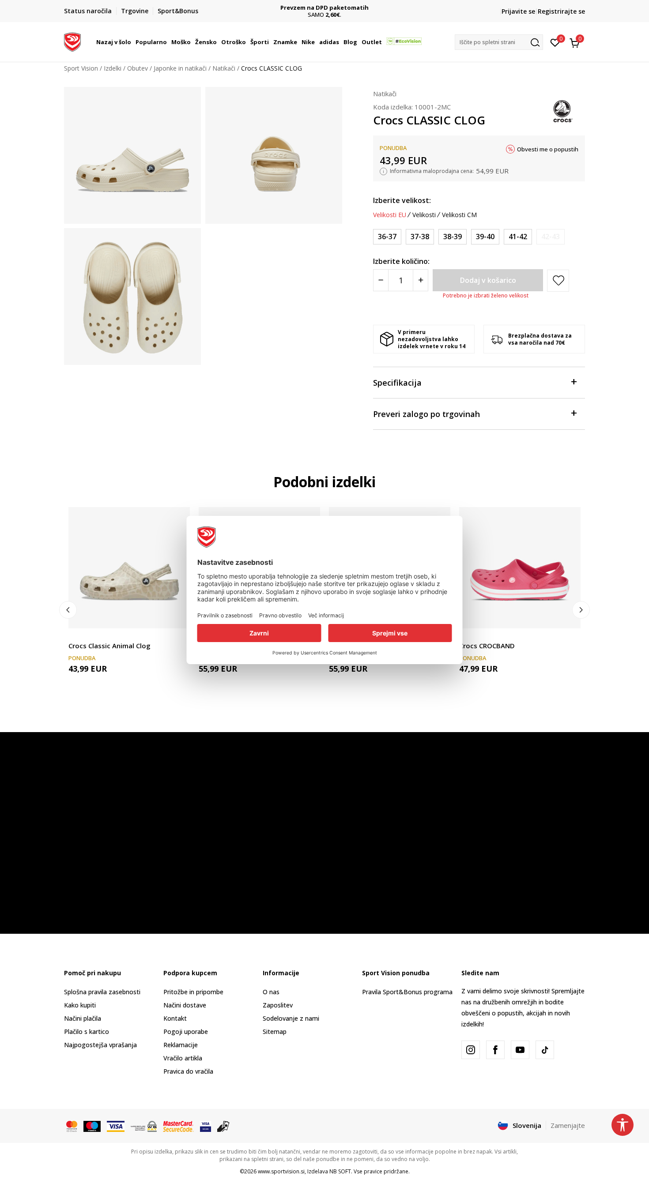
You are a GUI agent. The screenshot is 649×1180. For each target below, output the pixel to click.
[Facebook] (495, 1050)
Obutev (137, 68)
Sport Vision (81, 68)
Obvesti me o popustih (547, 149)
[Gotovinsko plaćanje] (223, 1126)
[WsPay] (144, 1126)
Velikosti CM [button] (459, 214)
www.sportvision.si (281, 1171)
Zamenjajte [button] (568, 1125)
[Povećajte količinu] (420, 280)
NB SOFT (340, 1171)
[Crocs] (563, 110)
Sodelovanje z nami (291, 1018)
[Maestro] (92, 1126)
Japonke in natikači (180, 68)
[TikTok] (545, 1050)
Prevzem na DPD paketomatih (324, 7)
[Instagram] (470, 1050)
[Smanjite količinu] (381, 280)
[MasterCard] (71, 1126)
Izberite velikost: (402, 200)
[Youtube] (520, 1050)
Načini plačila (82, 1018)
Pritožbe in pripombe (193, 992)
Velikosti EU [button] (389, 214)
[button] (132, 42)
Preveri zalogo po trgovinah (426, 414)
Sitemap (275, 1031)
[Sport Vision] (72, 41)
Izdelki (112, 68)
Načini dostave (184, 1005)
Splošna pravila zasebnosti (102, 992)
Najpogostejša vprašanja (100, 1045)
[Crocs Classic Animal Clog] (129, 567)
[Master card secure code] (178, 1126)
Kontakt (175, 1018)
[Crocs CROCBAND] (520, 567)
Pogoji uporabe (185, 1031)
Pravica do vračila (188, 1071)
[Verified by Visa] (205, 1126)
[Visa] (116, 1126)
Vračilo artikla (182, 1058)
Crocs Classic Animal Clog (109, 645)
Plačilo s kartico (86, 1031)
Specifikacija (397, 382)
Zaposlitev (278, 1005)
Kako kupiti (80, 1005)
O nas (271, 992)
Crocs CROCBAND (487, 645)
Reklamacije (180, 1045)
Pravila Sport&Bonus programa (407, 992)
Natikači (223, 68)
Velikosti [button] (424, 214)
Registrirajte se (561, 11)
